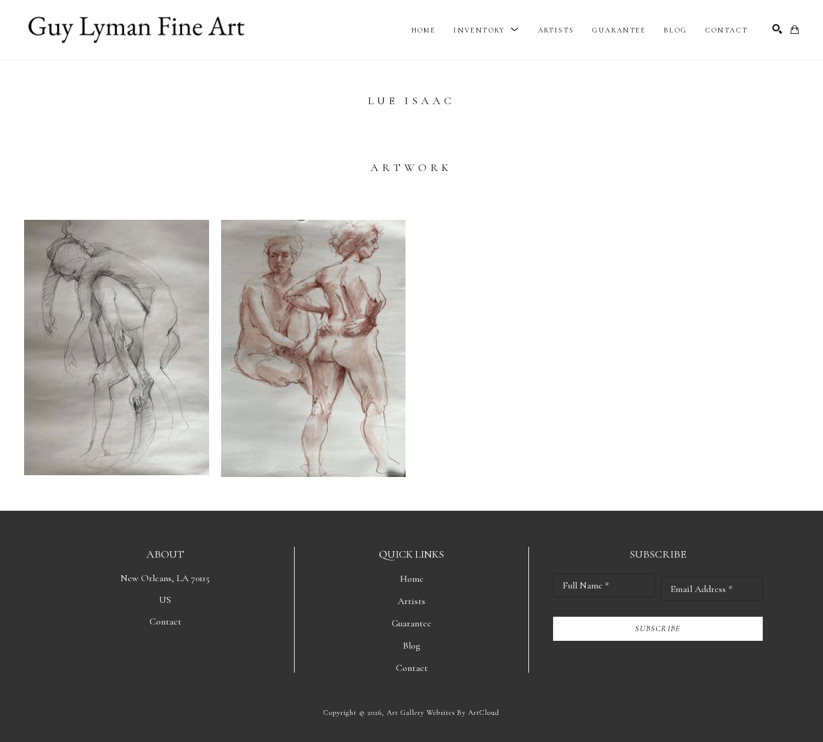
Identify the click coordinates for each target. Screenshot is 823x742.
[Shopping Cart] (794, 29)
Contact (165, 622)
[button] (486, 30)
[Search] (777, 29)
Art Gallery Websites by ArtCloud (443, 712)
